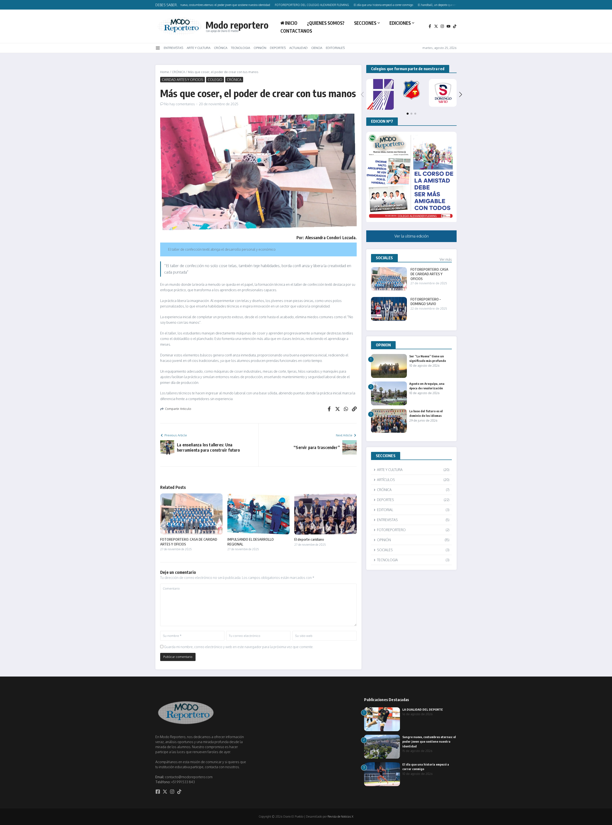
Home (164, 72)
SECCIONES (365, 23)
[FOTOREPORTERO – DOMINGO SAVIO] (389, 309)
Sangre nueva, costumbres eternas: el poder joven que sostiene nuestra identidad (429, 741)
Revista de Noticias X (340, 816)
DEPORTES (278, 48)
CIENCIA (316, 48)
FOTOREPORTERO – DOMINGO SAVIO (425, 301)
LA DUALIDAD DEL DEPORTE (422, 709)
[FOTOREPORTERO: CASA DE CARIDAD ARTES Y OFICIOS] (389, 279)
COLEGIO (215, 80)
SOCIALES (384, 257)
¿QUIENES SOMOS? (325, 23)
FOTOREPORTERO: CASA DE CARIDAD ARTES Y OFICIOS (429, 274)
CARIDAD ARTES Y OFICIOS (182, 80)
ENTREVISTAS (173, 48)
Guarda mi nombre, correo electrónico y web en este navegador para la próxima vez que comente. (238, 647)
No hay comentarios (179, 104)
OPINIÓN (260, 48)
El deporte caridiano (309, 539)
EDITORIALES (335, 48)
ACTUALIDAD (298, 48)
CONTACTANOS (296, 31)
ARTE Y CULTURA (198, 48)
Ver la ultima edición (411, 236)
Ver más (446, 259)
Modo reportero (237, 25)
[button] (460, 94)
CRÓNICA (220, 48)
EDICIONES (400, 23)
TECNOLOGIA (240, 48)
